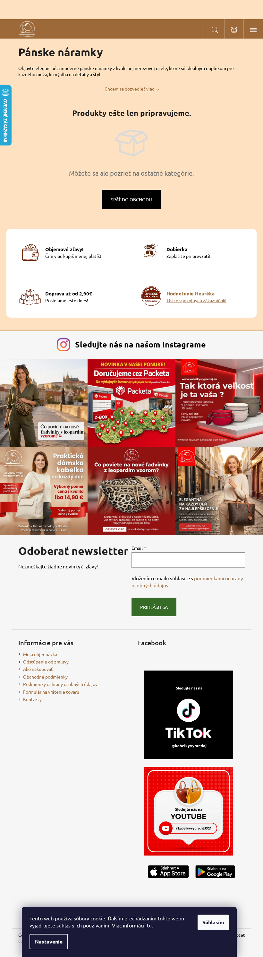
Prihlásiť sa (154, 607)
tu (149, 925)
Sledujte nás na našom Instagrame (140, 344)
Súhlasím (213, 922)
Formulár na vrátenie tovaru (51, 692)
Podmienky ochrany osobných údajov (60, 684)
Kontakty (32, 699)
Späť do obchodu (131, 199)
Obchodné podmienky (45, 677)
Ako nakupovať (38, 669)
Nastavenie (49, 941)
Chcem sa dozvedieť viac (129, 89)
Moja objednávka (40, 654)
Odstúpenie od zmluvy (46, 661)
